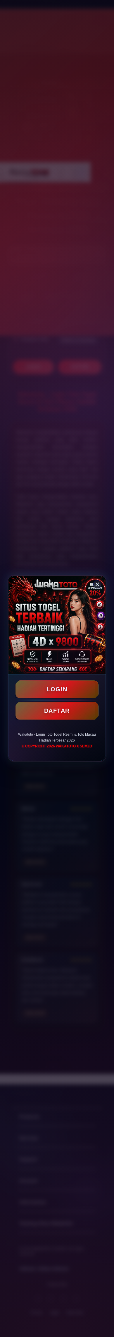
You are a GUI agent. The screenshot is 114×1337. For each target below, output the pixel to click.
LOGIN (57, 689)
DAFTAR (57, 710)
